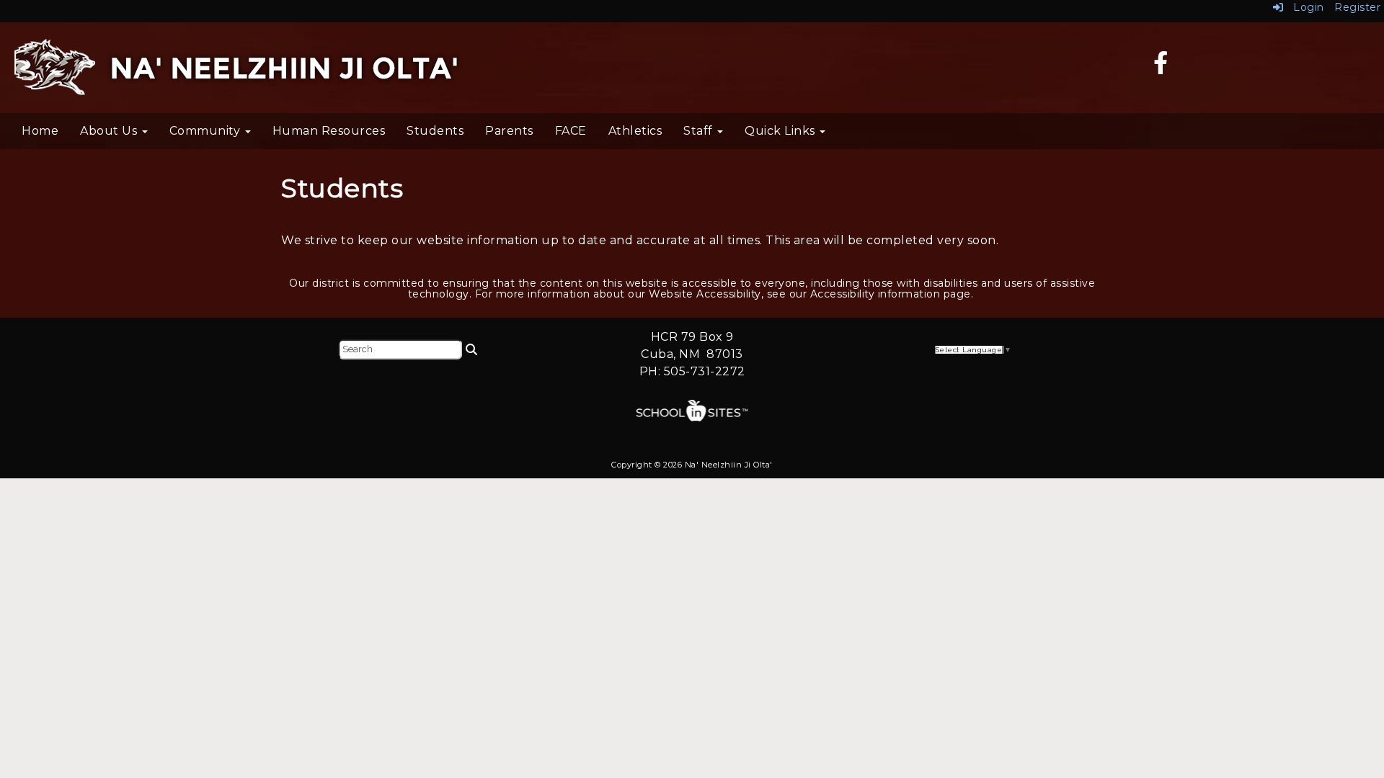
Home (40, 131)
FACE (571, 131)
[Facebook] (1161, 67)
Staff (699, 131)
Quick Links (781, 131)
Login (1304, 7)
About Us (110, 131)
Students (435, 131)
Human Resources (329, 131)
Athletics (635, 131)
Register (1357, 7)
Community (206, 131)
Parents (509, 131)
